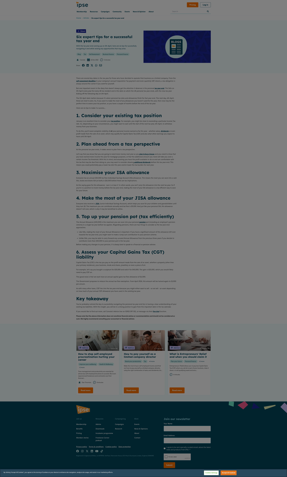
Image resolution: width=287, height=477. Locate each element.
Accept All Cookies (228, 473)
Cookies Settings (211, 473)
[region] (143, 473)
